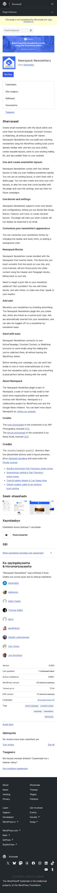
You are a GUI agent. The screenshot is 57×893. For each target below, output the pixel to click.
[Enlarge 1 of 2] (24, 504)
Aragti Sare (8, 724)
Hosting (6, 794)
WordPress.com (12, 830)
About (5, 785)
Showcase (35, 785)
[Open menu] (53, 4)
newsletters (48, 711)
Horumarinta (11, 105)
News (5, 789)
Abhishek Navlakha (17, 458)
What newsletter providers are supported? (23, 553)
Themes (34, 789)
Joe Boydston (15, 655)
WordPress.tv (10, 822)
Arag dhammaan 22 (46, 700)
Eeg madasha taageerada (15, 768)
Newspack (49, 717)
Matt (6, 835)
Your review (8, 744)
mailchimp (38, 711)
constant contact (46, 706)
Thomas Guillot (15, 610)
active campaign (31, 706)
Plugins (33, 794)
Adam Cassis (14, 601)
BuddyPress (10, 844)
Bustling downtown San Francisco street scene (30, 468)
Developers (8, 817)
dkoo (10, 619)
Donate (35, 817)
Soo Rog (8, 74)
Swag (34, 822)
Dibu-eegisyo (11, 91)
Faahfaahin (10, 84)
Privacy (6, 799)
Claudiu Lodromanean (18, 637)
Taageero (10, 112)
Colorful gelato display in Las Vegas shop (27, 480)
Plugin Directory (10, 12)
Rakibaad (10, 98)
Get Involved (36, 807)
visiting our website (26, 411)
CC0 (27, 428)
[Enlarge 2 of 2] (50, 504)
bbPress (8, 840)
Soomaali (13, 856)
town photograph (15, 424)
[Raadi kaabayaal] (30, 30)
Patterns (34, 799)
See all (51, 744)
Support (6, 812)
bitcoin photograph (16, 432)
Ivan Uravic (13, 646)
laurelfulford (13, 628)
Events (33, 812)
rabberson (13, 592)
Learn (5, 807)
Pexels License (10, 462)
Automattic (28, 64)
